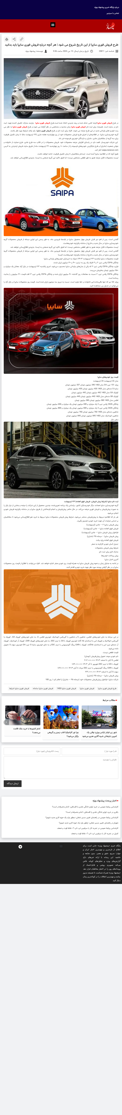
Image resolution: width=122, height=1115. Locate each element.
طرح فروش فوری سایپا (107, 688)
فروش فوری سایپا (87, 688)
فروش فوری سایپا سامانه (43, 688)
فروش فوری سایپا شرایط (19, 688)
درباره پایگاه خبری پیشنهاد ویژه (106, 7)
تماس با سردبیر (113, 13)
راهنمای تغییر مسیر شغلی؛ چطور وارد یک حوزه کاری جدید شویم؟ (71, 817)
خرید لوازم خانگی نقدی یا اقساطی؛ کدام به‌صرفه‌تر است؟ (74, 806)
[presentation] (115, 722)
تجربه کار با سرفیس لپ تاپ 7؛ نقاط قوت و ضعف (77, 828)
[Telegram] (20, 847)
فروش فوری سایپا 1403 (66, 688)
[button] (52, 24)
